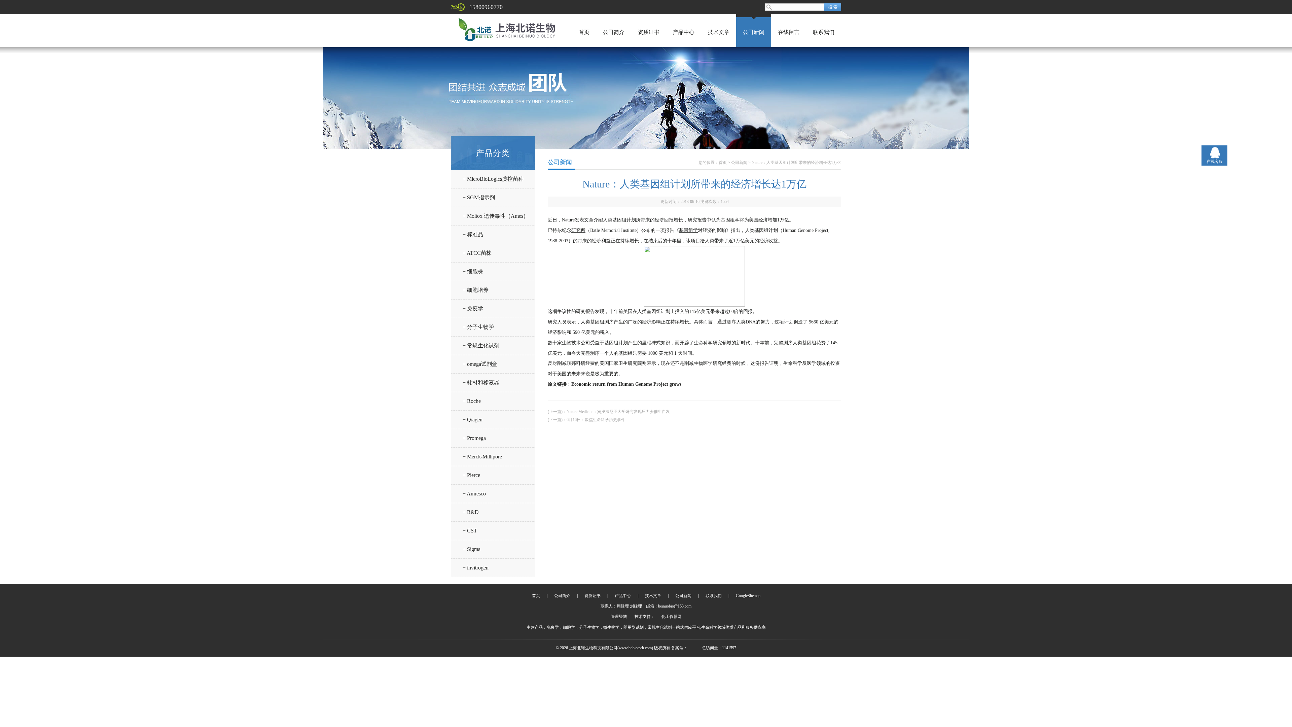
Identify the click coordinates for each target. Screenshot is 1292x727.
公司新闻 (753, 32)
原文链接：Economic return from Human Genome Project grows (614, 384)
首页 (584, 32)
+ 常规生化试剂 (481, 345)
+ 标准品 (473, 234)
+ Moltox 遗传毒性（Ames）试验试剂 (496, 218)
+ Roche (472, 401)
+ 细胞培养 (476, 290)
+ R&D (471, 512)
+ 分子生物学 (478, 327)
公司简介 (613, 32)
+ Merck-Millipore (482, 456)
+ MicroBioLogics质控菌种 (493, 179)
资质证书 (648, 32)
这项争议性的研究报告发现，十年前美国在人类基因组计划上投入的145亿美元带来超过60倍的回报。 (652, 311)
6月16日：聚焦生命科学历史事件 (596, 419)
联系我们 (823, 32)
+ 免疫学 (473, 308)
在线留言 (788, 32)
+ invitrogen (476, 567)
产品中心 (683, 32)
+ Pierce (471, 475)
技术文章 (718, 32)
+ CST (470, 530)
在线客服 (1215, 161)
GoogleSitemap (748, 595)
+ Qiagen (472, 419)
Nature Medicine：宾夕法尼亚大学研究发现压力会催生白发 (618, 411)
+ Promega (474, 438)
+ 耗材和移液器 (481, 382)
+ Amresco (474, 493)
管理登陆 (619, 616)
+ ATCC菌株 (477, 253)
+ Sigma (471, 549)
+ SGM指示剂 (479, 197)
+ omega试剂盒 (480, 364)
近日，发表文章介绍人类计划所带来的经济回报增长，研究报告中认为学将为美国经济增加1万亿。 (671, 219)
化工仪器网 (671, 616)
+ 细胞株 (473, 271)
